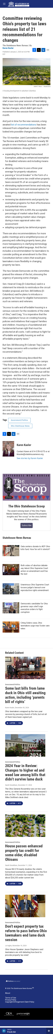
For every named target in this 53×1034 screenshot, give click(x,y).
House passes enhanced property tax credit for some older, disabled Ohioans (24, 853)
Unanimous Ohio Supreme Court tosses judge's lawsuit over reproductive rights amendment (35, 587)
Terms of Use (10, 998)
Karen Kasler (8, 48)
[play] (4, 1030)
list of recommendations (23, 124)
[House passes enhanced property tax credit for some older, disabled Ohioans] (25, 825)
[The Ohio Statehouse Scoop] (26, 487)
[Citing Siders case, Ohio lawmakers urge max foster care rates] (11, 627)
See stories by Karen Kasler (30, 458)
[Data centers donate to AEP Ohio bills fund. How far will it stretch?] (11, 550)
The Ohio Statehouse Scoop (26, 506)
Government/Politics (19, 420)
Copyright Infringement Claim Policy (19, 1002)
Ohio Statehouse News (20, 426)
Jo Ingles (8, 946)
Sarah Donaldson (11, 785)
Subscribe (26, 525)
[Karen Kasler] (8, 449)
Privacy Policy (10, 1000)
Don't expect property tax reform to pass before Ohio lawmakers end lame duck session (26, 933)
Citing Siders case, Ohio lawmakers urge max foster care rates (35, 626)
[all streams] (49, 1031)
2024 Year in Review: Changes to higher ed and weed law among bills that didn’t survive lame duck (25, 772)
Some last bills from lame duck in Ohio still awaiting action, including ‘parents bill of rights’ (25, 695)
